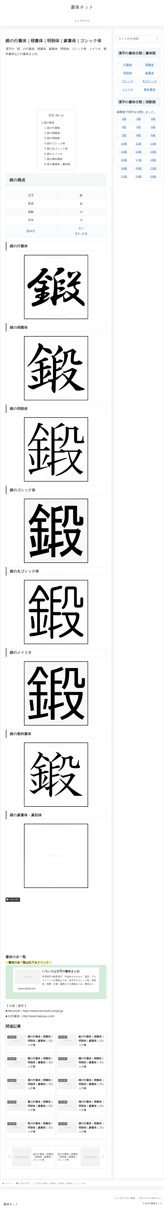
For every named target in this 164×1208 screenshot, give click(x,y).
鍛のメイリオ (54, 153)
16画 (124, 160)
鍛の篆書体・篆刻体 (58, 164)
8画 (138, 135)
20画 (138, 168)
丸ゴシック (149, 81)
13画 (124, 151)
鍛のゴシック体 (56, 143)
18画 (153, 160)
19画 (124, 168)
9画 (153, 135)
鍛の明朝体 (53, 138)
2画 (138, 119)
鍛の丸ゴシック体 (57, 148)
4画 (124, 127)
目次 (51, 115)
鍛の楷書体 (53, 132)
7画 (124, 135)
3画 (153, 119)
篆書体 (149, 73)
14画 (138, 151)
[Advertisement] (56, 83)
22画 (124, 176)
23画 (138, 176)
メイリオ (127, 89)
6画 (153, 127)
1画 (124, 119)
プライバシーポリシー (150, 1198)
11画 (138, 143)
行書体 (127, 64)
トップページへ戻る (125, 1198)
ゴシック (127, 81)
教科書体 (149, 89)
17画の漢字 (14, 899)
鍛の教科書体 (54, 158)
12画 (153, 143)
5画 (138, 127)
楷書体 (149, 64)
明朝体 (127, 73)
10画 (124, 143)
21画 (153, 168)
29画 (153, 176)
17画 (138, 160)
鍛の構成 (49, 122)
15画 (153, 151)
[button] (157, 38)
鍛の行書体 (53, 127)
